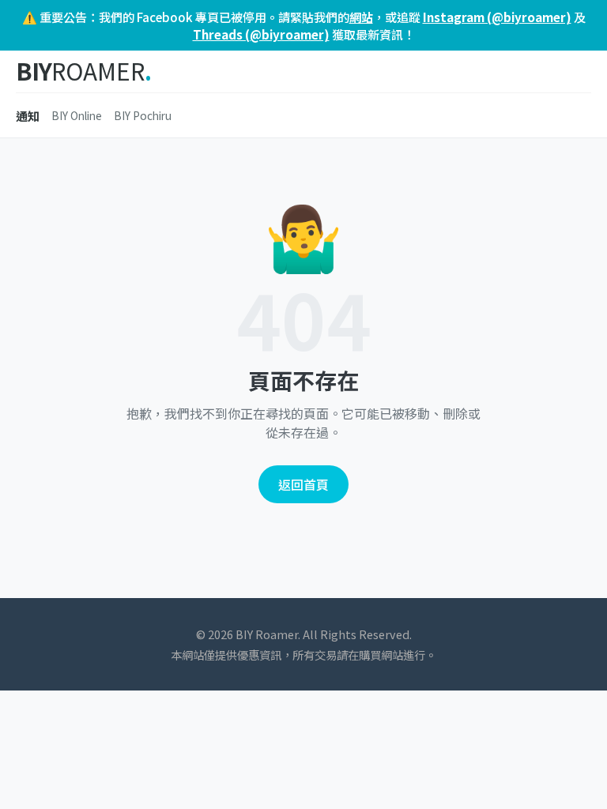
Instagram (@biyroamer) (497, 16)
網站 (361, 16)
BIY (83, 71)
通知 (28, 115)
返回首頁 (303, 484)
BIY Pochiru (143, 115)
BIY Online (76, 115)
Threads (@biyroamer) (261, 34)
